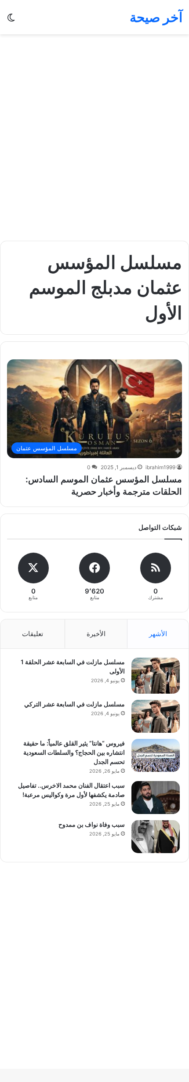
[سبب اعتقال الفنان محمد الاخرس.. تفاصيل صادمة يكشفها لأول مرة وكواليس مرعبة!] (155, 797)
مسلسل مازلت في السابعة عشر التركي (74, 704)
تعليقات (32, 634)
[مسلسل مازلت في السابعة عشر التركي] (155, 716)
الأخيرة (96, 634)
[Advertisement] (94, 137)
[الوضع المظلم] (11, 20)
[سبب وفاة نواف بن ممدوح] (155, 836)
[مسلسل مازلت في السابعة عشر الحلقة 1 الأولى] (155, 676)
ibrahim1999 (160, 467)
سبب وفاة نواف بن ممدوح (91, 824)
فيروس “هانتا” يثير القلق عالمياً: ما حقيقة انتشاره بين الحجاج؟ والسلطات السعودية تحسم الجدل (74, 752)
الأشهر (158, 634)
